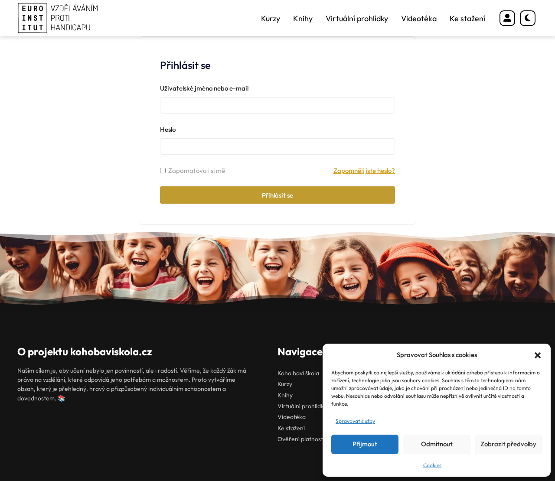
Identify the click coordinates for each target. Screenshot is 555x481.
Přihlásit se (277, 195)
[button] (537, 355)
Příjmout (365, 444)
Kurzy (270, 18)
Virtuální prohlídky (357, 18)
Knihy (303, 18)
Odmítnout (437, 444)
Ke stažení (467, 18)
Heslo (168, 129)
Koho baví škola (298, 373)
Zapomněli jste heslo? (364, 170)
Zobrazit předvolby (508, 444)
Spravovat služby (355, 421)
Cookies (432, 465)
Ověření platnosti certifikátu (315, 439)
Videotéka (419, 18)
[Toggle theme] (527, 18)
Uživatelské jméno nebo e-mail (204, 88)
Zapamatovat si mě (196, 170)
